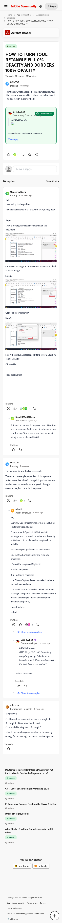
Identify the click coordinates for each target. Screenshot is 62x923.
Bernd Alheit (19, 111)
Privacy (43, 903)
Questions (11, 18)
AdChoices (14, 919)
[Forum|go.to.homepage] (24, 6)
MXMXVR (14, 82)
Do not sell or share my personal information (25, 913)
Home (9, 15)
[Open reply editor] (31, 169)
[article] (31, 300)
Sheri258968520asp (25, 417)
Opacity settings (18, 191)
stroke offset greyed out (16, 813)
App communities (24, 15)
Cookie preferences (14, 908)
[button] (6, 7)
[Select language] (40, 6)
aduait (19, 509)
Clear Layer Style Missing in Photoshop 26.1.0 (27, 788)
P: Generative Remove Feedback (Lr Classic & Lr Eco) (31, 804)
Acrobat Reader (42, 15)
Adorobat (14, 705)
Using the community (16, 903)
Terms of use (32, 903)
